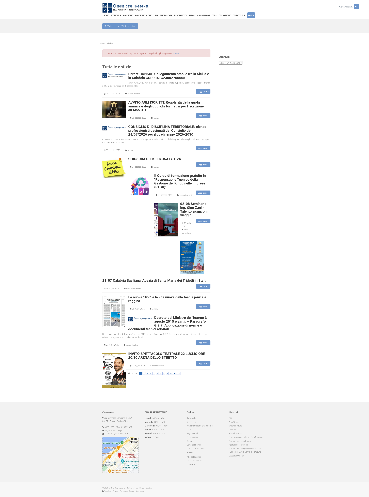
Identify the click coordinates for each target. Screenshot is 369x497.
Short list (191, 429)
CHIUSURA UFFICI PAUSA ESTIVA (154, 159)
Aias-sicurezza (235, 433)
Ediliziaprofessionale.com (240, 441)
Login (251, 15)
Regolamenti (180, 15)
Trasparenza (166, 15)
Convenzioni (239, 15)
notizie (156, 118)
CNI (230, 418)
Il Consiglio (191, 418)
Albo (191, 15)
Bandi (189, 441)
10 (171, 373)
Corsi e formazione (221, 15)
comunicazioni (134, 93)
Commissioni (203, 15)
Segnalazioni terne (195, 460)
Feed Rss (108, 491)
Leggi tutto (203, 91)
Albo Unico (234, 422)
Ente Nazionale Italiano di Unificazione (246, 437)
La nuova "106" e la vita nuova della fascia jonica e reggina (167, 299)
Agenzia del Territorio (238, 444)
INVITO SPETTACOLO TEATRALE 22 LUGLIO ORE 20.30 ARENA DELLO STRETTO (166, 356)
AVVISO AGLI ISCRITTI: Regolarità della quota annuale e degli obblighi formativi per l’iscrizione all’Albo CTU (166, 106)
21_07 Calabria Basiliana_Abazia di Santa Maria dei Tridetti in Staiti (154, 280)
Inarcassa (233, 429)
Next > (176, 373)
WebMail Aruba (235, 425)
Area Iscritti (192, 452)
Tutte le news (114, 26)
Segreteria (116, 15)
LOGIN (176, 53)
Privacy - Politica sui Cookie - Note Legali (128, 491)
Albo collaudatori (194, 456)
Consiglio (128, 15)
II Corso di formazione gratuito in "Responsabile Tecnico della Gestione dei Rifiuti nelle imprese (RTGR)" (180, 181)
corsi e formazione (133, 288)
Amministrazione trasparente (200, 425)
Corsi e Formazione (195, 448)
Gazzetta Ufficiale (236, 455)
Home (106, 15)
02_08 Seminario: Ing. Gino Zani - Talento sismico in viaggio (194, 209)
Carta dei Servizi (194, 444)
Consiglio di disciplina (146, 15)
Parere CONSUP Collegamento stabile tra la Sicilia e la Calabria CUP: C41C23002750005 (168, 76)
